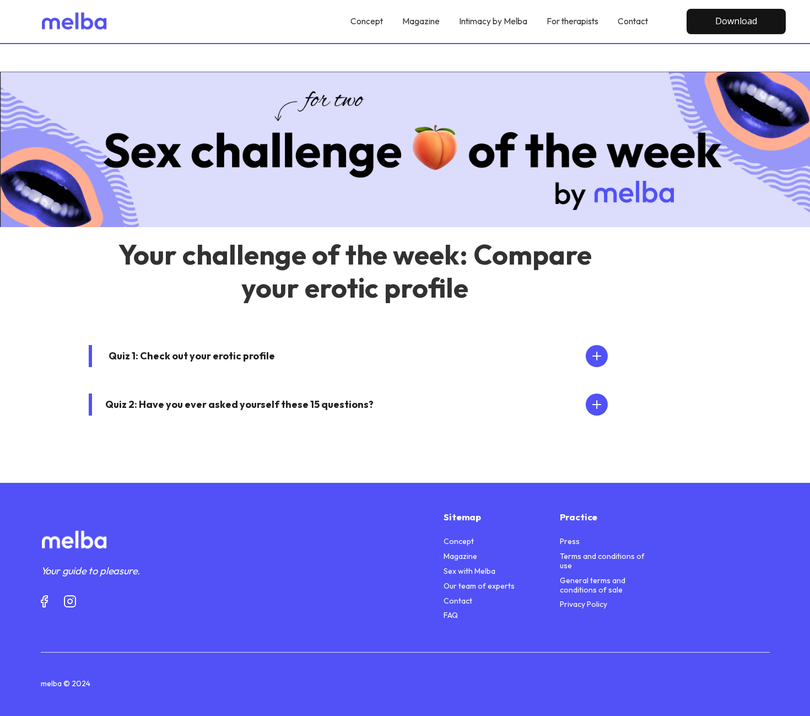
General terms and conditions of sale (592, 585)
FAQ (451, 615)
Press (570, 541)
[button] (355, 356)
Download (736, 21)
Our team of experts (479, 586)
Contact (458, 601)
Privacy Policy (583, 604)
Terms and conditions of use (602, 561)
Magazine (460, 556)
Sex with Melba (469, 571)
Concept (459, 541)
